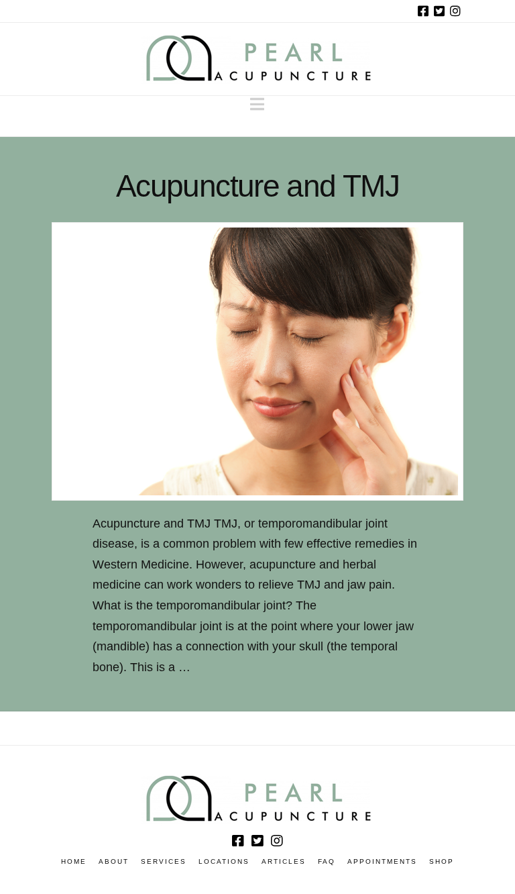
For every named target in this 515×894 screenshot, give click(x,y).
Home (74, 861)
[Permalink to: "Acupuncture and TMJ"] (257, 361)
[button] (257, 104)
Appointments (382, 861)
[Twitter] (439, 10)
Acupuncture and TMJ (257, 185)
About (114, 861)
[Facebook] (423, 10)
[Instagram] (455, 10)
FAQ (326, 861)
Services (163, 861)
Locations (223, 861)
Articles (284, 861)
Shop (441, 861)
